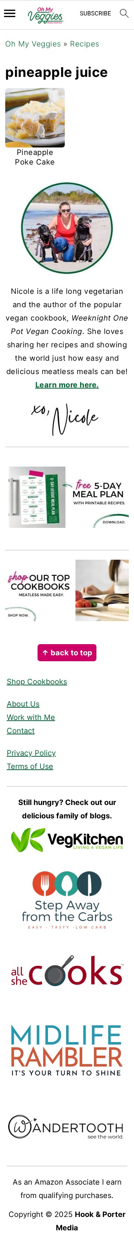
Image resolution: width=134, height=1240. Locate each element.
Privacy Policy (31, 753)
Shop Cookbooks (37, 681)
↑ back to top (67, 652)
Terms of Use (30, 766)
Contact (21, 730)
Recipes (84, 43)
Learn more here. (67, 384)
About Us (23, 703)
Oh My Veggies (33, 43)
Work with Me (31, 717)
